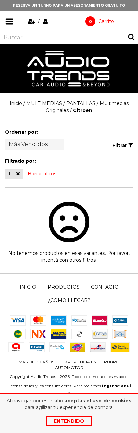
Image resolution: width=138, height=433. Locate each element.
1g (11, 174)
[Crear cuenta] (32, 21)
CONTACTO (105, 287)
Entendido (69, 421)
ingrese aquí (116, 385)
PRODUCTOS (64, 287)
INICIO (28, 287)
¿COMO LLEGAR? (69, 300)
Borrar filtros (42, 174)
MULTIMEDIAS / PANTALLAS (60, 103)
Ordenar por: (21, 132)
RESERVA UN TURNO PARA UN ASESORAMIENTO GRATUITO (69, 5)
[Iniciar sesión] (45, 21)
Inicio (16, 103)
